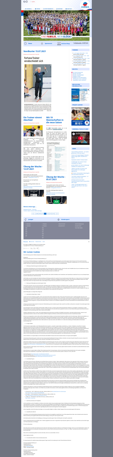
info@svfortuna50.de (30, 446)
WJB (43, 229)
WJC (43, 231)
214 (53, 213)
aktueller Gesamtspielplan (78, 75)
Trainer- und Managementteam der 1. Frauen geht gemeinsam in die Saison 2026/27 (79, 186)
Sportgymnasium (79, 224)
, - (80, 53)
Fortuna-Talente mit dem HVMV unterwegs (32, 210)
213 (50, 213)
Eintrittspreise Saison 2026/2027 (80, 78)
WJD (43, 233)
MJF (26, 235)
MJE (26, 233)
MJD (26, 231)
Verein (38, 8)
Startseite (26, 241)
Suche (44, 241)
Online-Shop (65, 43)
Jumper (30, 219)
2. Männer (27, 226)
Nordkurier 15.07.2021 (34, 51)
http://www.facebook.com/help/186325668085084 (34, 392)
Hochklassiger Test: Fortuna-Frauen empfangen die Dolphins (79, 162)
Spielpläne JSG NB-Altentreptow (79, 77)
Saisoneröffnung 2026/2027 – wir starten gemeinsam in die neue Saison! (80, 152)
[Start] (32, 214)
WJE (43, 235)
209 (40, 213)
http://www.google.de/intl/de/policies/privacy (44, 356)
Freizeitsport (61, 224)
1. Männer (27, 224)
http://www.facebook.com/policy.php (59, 391)
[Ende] (58, 214)
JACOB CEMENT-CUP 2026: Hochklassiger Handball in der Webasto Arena (80, 166)
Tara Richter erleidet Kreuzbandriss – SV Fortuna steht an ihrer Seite (79, 177)
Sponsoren (48, 43)
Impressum (32, 241)
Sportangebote (48, 8)
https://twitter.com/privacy (30, 398)
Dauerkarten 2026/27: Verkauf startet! (79, 159)
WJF (43, 237)
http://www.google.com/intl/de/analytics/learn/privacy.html (45, 355)
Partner (59, 8)
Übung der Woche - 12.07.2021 (33, 167)
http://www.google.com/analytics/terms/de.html (40, 354)
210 (42, 213)
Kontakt (69, 8)
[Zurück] (35, 214)
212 (48, 213)
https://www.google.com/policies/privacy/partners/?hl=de (36, 395)
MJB (26, 227)
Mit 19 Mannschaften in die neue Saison (54, 120)
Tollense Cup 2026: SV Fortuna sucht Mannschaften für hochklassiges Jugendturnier (79, 170)
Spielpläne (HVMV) (76, 76)
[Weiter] (55, 214)
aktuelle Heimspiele (77, 73)
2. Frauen (44, 226)
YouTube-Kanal (79, 227)
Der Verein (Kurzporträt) (77, 72)
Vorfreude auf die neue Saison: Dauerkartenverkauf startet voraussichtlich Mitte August (80, 181)
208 (37, 213)
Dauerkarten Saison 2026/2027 (79, 80)
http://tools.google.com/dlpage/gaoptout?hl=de (37, 344)
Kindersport (65, 219)
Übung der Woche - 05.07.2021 (55, 178)
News (30, 43)
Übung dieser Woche (33, 177)
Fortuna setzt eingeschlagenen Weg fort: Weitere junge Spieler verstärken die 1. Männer (80, 156)
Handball (29, 8)
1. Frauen (44, 224)
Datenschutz (38, 241)
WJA (43, 227)
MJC (26, 229)
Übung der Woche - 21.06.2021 (29, 209)
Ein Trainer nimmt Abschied (32, 118)
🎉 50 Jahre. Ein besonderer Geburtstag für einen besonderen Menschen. (80, 174)
